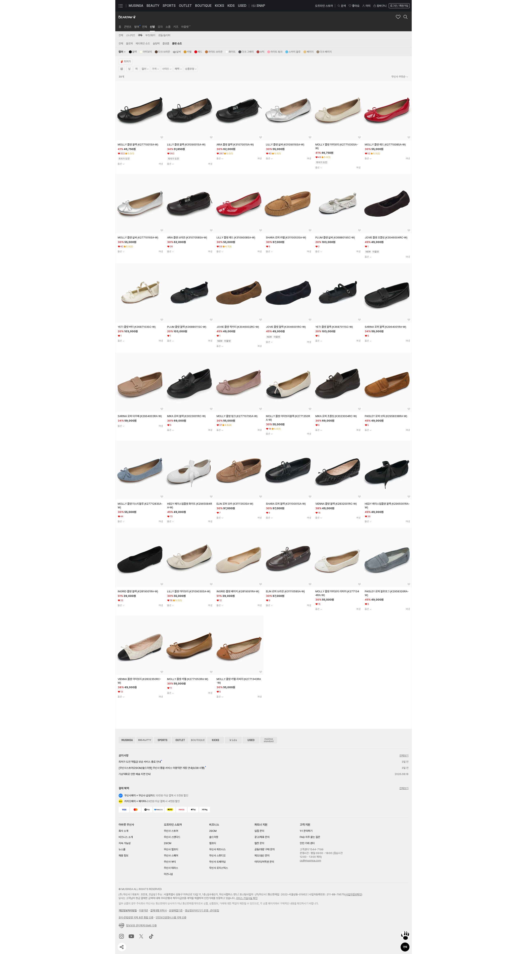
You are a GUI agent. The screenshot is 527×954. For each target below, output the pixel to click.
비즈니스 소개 (126, 837)
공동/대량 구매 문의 (264, 849)
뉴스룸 (122, 849)
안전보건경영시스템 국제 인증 (171, 917)
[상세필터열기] (122, 69)
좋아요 (355, 5)
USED (242, 6)
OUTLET (185, 6)
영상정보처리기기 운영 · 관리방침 (202, 910)
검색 (343, 5)
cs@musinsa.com (310, 860)
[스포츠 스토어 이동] (162, 740)
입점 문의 (259, 830)
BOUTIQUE (203, 6)
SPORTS (169, 6)
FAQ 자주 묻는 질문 (310, 837)
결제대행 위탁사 (158, 910)
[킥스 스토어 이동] (215, 740)
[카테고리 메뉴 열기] (120, 6)
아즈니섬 (168, 874)
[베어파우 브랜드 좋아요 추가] (398, 17)
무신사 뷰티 (170, 861)
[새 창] (121, 936)
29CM (167, 843)
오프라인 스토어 (324, 5)
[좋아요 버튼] (162, 137)
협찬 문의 (259, 843)
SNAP (261, 6)
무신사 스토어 (171, 830)
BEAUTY (153, 6)
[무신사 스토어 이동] (127, 740)
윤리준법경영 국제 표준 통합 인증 (136, 917)
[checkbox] (132, 52)
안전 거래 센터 (307, 843)
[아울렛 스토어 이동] (180, 740)
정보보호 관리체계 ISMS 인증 (141, 925)
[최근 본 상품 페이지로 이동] (405, 935)
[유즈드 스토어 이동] (251, 740)
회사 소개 (123, 830)
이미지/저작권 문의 (264, 861)
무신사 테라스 (171, 867)
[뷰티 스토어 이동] (144, 740)
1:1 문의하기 (306, 830)
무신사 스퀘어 (171, 855)
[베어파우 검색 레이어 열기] (405, 17)
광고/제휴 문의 (261, 837)
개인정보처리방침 (128, 910)
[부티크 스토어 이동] (197, 740)
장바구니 (382, 5)
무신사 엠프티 (171, 849)
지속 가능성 (125, 843)
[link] (119, 27)
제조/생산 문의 (261, 855)
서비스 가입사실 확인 (247, 898)
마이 (368, 5)
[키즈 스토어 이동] (233, 740)
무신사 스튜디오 (217, 855)
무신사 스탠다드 (172, 837)
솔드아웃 (213, 837)
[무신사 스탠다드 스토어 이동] (268, 740)
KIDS (231, 6)
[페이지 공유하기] (121, 947)
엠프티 (212, 843)
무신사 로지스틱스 (218, 867)
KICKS (219, 6)
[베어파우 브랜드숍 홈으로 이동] (127, 16)
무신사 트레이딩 (217, 861)
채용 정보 (123, 855)
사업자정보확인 (353, 894)
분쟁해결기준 (176, 910)
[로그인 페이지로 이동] (399, 6)
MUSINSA (136, 6)
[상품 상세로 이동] (140, 110)
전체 (405, 947)
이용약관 (143, 910)
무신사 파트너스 (217, 849)
